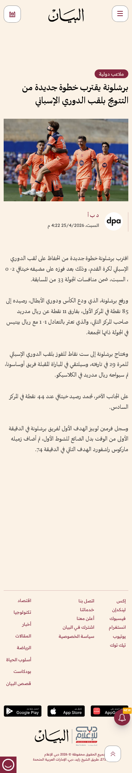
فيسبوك (118, 618)
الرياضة (24, 647)
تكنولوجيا (22, 612)
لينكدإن (119, 609)
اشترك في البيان (78, 627)
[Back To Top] (112, 754)
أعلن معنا (85, 618)
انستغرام (117, 627)
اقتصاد (24, 600)
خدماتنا (87, 609)
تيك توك (118, 645)
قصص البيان (18, 683)
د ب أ (93, 216)
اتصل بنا (86, 600)
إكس (121, 600)
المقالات (23, 636)
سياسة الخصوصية (76, 636)
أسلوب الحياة (18, 659)
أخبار (26, 624)
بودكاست (22, 671)
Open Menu (120, 14)
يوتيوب (119, 636)
